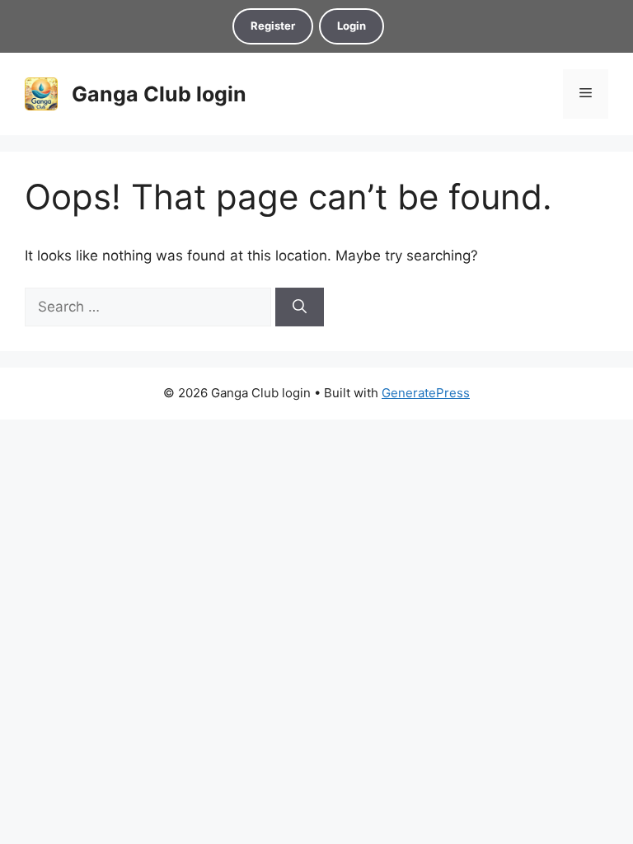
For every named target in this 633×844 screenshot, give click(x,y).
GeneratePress (426, 393)
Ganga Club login (159, 94)
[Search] (299, 307)
